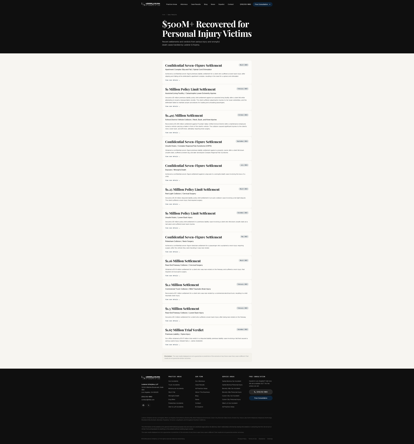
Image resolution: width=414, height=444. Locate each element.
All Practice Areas (201, 388)
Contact (231, 4)
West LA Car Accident (229, 403)
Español (221, 4)
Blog (205, 4)
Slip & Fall (171, 392)
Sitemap (270, 439)
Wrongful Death (173, 396)
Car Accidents (173, 381)
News (213, 4)
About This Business (202, 392)
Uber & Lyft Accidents (175, 407)
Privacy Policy (242, 439)
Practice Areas (171, 4)
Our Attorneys (200, 381)
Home (163, 15)
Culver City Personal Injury (231, 399)
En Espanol (199, 407)
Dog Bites (171, 399)
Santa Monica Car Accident (231, 381)
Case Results (196, 4)
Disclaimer (262, 439)
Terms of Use (253, 439)
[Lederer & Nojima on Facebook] (143, 405)
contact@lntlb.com (147, 400)
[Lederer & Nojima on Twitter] (149, 405)
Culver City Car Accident (230, 396)
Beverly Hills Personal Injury (232, 392)
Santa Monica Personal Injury (232, 385)
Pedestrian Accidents (175, 403)
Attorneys (184, 4)
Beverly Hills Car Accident (231, 388)
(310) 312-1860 (245, 4)
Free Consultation (261, 4)
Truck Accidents (174, 385)
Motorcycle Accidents (176, 388)
